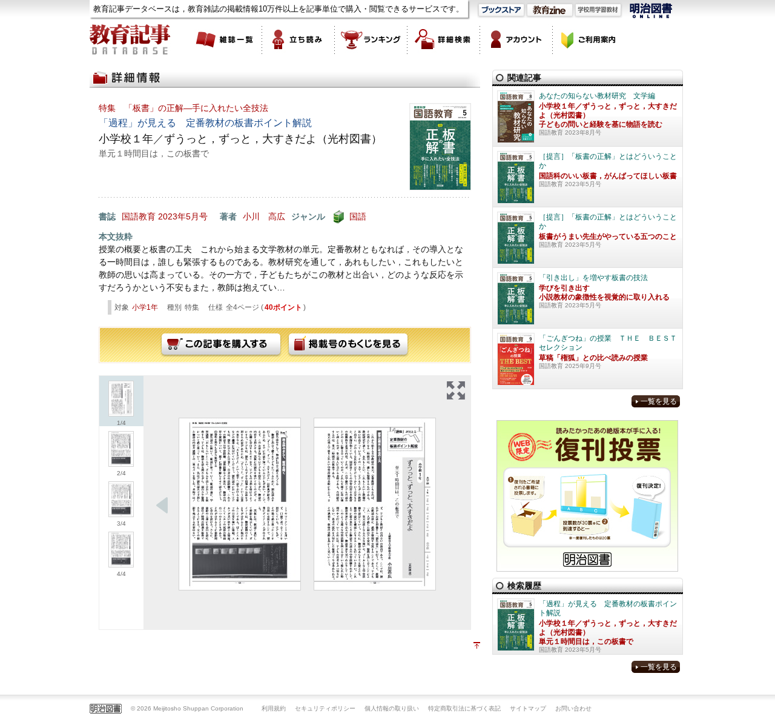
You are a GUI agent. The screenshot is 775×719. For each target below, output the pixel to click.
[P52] (375, 504)
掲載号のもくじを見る (348, 345)
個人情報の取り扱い (391, 708)
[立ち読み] (298, 39)
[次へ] (162, 506)
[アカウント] (516, 39)
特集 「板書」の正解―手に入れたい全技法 (183, 108)
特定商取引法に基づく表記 (464, 708)
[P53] (240, 504)
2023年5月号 (183, 216)
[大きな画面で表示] (456, 390)
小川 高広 (264, 216)
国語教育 (139, 216)
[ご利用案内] (589, 39)
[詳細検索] (443, 39)
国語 (357, 216)
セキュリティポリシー (325, 708)
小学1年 (145, 307)
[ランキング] (371, 39)
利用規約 (274, 708)
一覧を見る (659, 401)
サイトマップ (528, 708)
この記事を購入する (221, 345)
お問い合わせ (573, 708)
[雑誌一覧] (226, 39)
